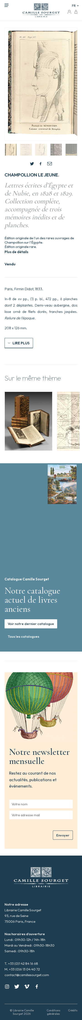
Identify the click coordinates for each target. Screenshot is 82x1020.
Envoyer (62, 835)
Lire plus (21, 343)
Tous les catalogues (23, 636)
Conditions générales (53, 1012)
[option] (28, 421)
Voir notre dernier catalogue (31, 624)
